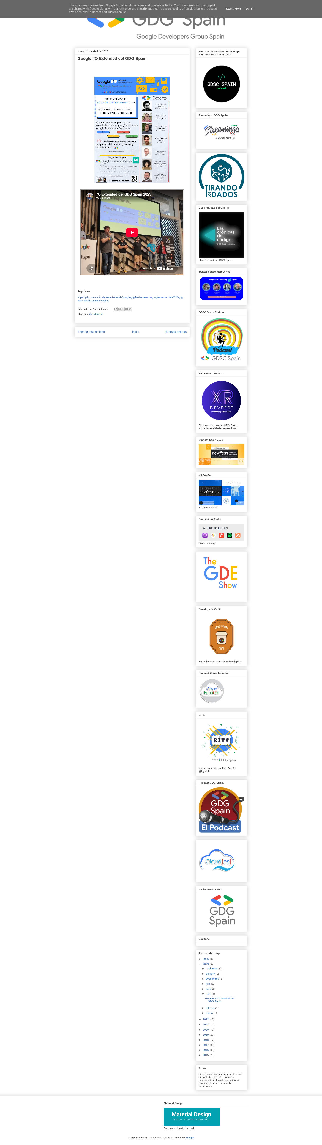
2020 (206, 1029)
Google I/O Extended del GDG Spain (219, 1000)
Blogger (190, 1137)
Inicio (135, 331)
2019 (206, 1034)
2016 (206, 1049)
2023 (206, 964)
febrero (210, 1007)
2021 (206, 1024)
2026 (206, 958)
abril (209, 993)
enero (210, 1013)
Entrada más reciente (92, 331)
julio (208, 983)
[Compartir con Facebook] (126, 309)
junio (209, 988)
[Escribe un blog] (119, 309)
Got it (249, 8)
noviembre (212, 968)
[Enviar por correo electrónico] (116, 309)
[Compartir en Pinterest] (130, 309)
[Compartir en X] (123, 309)
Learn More (234, 8)
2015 (206, 1054)
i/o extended (95, 314)
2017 (206, 1044)
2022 (206, 1019)
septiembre (213, 978)
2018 (206, 1039)
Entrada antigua (176, 331)
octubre (211, 973)
